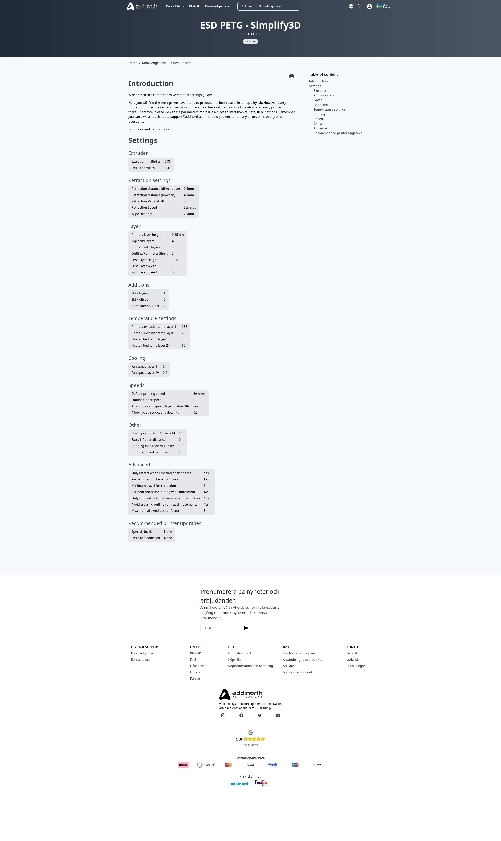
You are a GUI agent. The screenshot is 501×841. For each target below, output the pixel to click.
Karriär (195, 678)
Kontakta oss (140, 659)
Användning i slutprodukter (303, 659)
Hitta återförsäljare (242, 653)
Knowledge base (217, 6)
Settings (315, 86)
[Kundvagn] (360, 6)
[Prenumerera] (246, 628)
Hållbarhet (198, 666)
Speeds (319, 119)
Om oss (195, 672)
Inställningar (355, 666)
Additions (321, 105)
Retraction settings (328, 95)
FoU (193, 659)
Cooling (319, 114)
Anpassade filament (297, 672)
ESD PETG (250, 41)
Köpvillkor (235, 659)
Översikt (352, 653)
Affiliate (288, 666)
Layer (318, 100)
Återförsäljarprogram (299, 653)
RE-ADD (194, 6)
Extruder (320, 90)
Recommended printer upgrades (338, 133)
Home (132, 63)
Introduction (318, 81)
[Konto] (369, 6)
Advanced (321, 128)
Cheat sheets (181, 63)
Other (318, 123)
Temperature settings (330, 109)
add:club (352, 659)
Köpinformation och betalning (250, 666)
